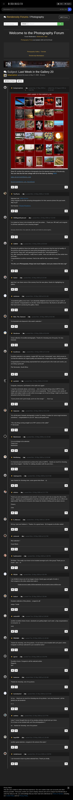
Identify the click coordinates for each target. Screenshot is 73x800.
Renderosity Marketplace (36, 55)
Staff (45, 36)
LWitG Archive (24, 198)
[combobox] (11, 24)
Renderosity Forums (17, 17)
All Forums (65, 17)
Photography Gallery (33, 51)
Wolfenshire (40, 36)
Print (20, 81)
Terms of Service (58, 793)
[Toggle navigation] (3, 3)
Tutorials (43, 51)
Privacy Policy (24, 795)
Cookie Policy (10, 795)
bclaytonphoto (12, 75)
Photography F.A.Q (26, 40)
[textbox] (10, 24)
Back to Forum (10, 81)
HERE (55, 173)
